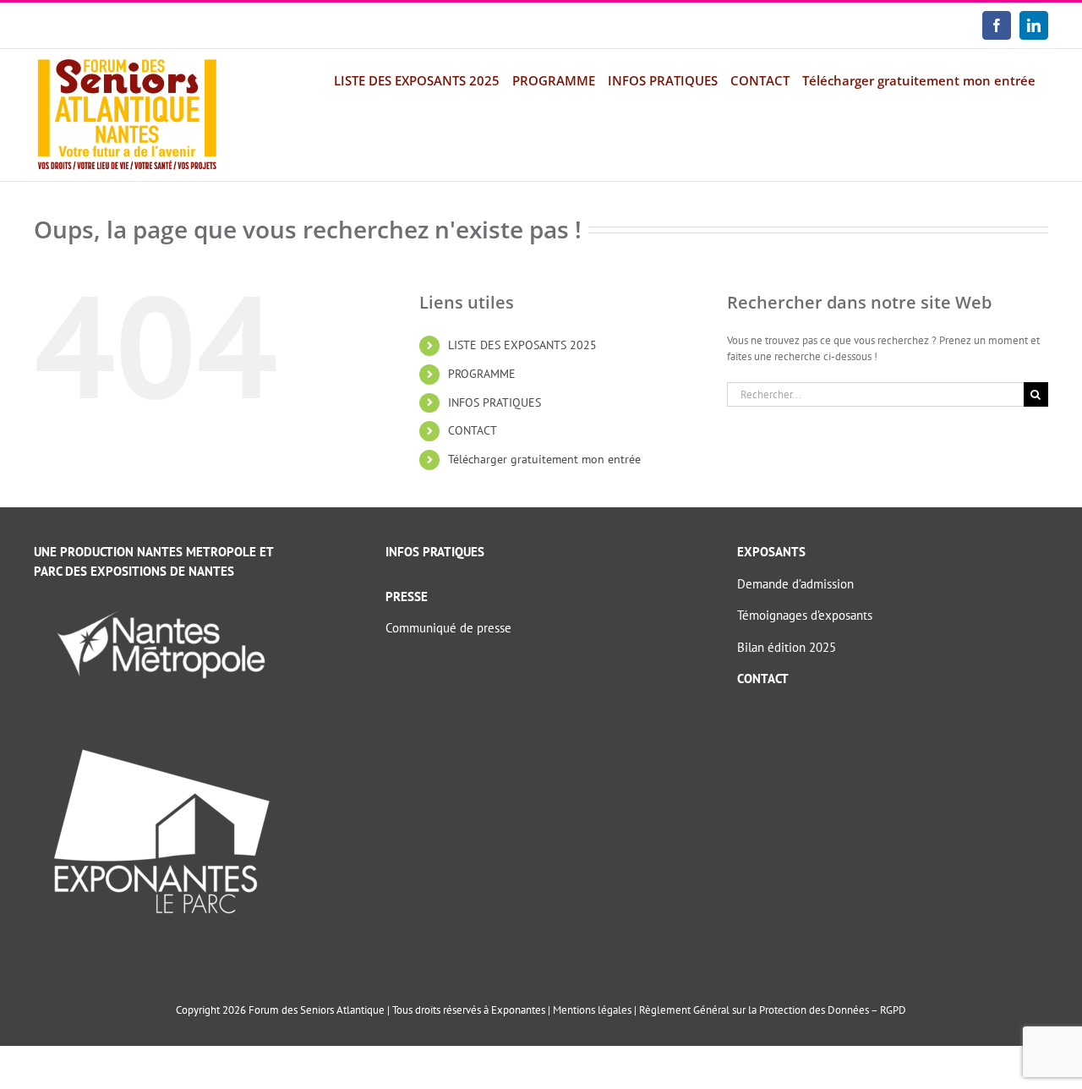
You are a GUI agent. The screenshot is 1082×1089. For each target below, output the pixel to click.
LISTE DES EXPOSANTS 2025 (522, 345)
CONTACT (472, 430)
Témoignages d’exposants (804, 615)
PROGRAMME (482, 373)
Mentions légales (592, 1010)
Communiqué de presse (448, 628)
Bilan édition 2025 (786, 647)
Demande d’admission (795, 584)
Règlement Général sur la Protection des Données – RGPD (772, 1010)
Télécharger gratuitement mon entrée (544, 459)
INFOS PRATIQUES (494, 402)
